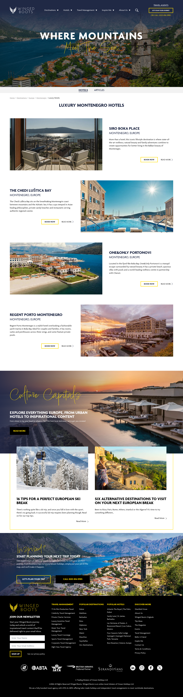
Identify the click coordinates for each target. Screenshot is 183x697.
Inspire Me (106, 10)
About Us (123, 10)
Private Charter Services (61, 617)
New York (83, 629)
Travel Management (85, 10)
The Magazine (140, 625)
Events (137, 629)
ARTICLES (99, 90)
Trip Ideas (138, 621)
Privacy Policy (140, 653)
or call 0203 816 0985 (161, 15)
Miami (81, 633)
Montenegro (41, 98)
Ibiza (81, 621)
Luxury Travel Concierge (61, 635)
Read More (166, 159)
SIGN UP (16, 654)
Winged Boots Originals (144, 617)
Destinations (50, 10)
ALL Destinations (86, 645)
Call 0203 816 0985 (72, 579)
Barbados (83, 617)
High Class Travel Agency (61, 647)
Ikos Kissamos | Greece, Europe (119, 643)
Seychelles (83, 641)
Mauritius (83, 637)
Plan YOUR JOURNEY (161, 10)
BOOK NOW (149, 159)
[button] (57, 10)
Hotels (66, 10)
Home (12, 98)
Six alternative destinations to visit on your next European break (130, 500)
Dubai (81, 609)
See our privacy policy (36, 654)
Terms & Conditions (143, 649)
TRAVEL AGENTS (160, 5)
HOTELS (83, 90)
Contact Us (139, 645)
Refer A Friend (140, 637)
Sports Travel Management (62, 639)
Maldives (82, 613)
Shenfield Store (141, 609)
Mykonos (83, 625)
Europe (31, 98)
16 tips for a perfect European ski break (48, 500)
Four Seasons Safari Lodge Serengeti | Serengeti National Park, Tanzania (119, 636)
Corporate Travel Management (64, 643)
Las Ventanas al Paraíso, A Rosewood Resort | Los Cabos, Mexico (119, 626)
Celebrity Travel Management (63, 613)
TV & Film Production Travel (63, 609)
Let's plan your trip (33, 579)
